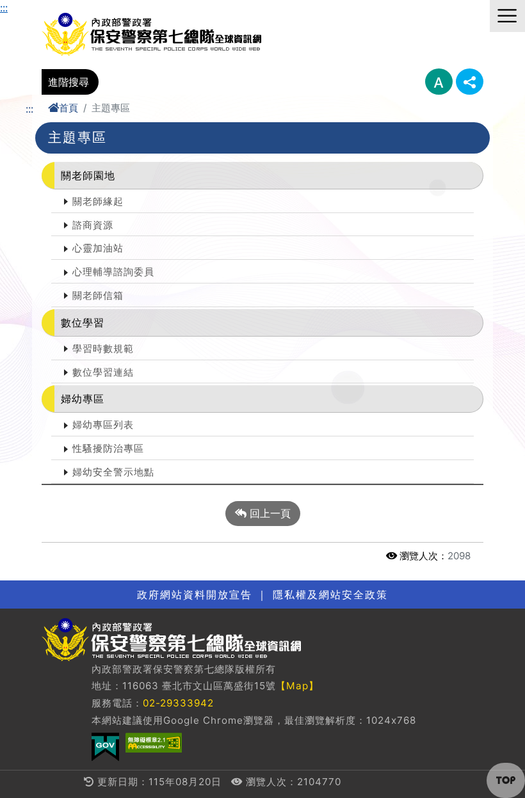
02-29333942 (178, 703)
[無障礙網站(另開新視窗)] (153, 743)
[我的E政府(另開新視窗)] (105, 747)
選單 (507, 16)
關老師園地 (88, 175)
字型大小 (439, 81)
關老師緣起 (98, 201)
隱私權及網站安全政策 (330, 594)
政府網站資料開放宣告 (194, 594)
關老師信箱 (98, 295)
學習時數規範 (103, 348)
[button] (506, 780)
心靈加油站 (98, 248)
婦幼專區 (82, 398)
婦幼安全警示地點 (113, 472)
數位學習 (82, 322)
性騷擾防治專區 (108, 448)
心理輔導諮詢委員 (113, 272)
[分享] (469, 81)
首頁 (68, 108)
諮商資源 (92, 225)
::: (4, 7)
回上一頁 (268, 513)
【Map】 (297, 686)
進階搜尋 (68, 82)
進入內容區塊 (30, 7)
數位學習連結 (103, 372)
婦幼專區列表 (103, 425)
